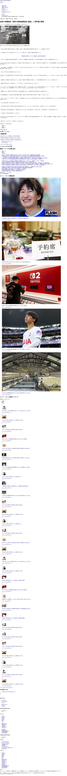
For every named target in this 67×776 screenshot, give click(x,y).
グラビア (3, 10)
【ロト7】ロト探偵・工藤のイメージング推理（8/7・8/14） (12, 570)
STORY (3, 718)
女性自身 (3, 725)
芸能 (3, 7)
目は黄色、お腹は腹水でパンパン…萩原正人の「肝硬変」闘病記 (13, 580)
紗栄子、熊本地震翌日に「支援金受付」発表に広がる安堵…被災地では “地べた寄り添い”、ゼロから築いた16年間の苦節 (23, 164)
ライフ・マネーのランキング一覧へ (6, 687)
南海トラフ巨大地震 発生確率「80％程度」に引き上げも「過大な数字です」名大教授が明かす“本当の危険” (21, 154)
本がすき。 (4, 727)
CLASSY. (3, 716)
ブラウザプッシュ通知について (7, 747)
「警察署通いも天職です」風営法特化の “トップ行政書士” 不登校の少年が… (15, 218)
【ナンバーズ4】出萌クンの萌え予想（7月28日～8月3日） (12, 636)
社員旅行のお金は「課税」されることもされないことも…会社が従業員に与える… (16, 261)
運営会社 (3, 745)
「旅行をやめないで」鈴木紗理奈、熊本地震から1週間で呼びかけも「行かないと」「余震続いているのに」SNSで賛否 (23, 160)
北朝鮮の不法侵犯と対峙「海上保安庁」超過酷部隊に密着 (12, 170)
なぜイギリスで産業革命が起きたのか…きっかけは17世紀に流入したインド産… (16, 392)
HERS (3, 719)
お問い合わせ (4, 748)
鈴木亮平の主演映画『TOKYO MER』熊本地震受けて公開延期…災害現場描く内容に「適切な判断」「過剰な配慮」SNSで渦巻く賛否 (25, 162)
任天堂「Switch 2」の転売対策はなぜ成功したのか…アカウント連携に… (14, 305)
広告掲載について (5, 744)
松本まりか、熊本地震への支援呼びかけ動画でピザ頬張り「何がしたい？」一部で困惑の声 (18, 161)
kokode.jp (3, 729)
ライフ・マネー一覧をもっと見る (6, 144)
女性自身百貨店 (4, 766)
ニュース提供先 (4, 746)
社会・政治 (4, 5)
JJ (2, 715)
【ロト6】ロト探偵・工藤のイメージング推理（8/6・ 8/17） (12, 655)
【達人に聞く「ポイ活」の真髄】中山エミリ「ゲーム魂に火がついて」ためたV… (16, 410)
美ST (3, 757)
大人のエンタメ (8, 11)
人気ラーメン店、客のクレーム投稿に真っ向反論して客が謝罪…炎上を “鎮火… (16, 448)
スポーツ (3, 8)
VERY (3, 717)
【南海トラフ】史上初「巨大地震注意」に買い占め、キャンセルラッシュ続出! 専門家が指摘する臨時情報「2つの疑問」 (23, 155)
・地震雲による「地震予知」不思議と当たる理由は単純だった (11, 139)
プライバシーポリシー (6, 743)
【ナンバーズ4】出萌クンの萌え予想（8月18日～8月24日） (12, 429)
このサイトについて (5, 741)
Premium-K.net (4, 723)
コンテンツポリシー (5, 742)
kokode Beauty (4, 730)
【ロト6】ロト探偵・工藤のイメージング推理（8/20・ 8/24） (12, 514)
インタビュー (6, 7)
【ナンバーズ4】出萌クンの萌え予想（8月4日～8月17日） (12, 533)
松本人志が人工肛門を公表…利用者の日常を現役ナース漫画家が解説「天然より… (16, 608)
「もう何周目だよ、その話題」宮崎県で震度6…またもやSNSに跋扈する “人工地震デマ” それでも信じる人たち (21, 156)
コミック (3, 12)
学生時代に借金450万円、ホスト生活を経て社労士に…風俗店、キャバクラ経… (16, 457)
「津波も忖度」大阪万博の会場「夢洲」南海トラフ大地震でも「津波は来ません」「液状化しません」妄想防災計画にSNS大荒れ (24, 157)
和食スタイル (4, 724)
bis (2, 722)
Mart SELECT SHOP (5, 765)
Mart (2, 756)
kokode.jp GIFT (4, 732)
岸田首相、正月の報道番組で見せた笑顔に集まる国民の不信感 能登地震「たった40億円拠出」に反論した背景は (22, 166)
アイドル (3, 11)
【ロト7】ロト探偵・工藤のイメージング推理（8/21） (11, 476)
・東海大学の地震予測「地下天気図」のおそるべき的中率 (10, 137)
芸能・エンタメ (4, 6)
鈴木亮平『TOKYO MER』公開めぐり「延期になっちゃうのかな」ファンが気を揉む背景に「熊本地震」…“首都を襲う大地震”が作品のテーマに (27, 163)
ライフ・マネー (4, 9)
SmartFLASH (4, 726)
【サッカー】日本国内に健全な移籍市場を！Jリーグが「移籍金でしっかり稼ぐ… (16, 349)
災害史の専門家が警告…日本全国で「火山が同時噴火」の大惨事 (13, 169)
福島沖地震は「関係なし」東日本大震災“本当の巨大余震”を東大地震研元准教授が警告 (17, 167)
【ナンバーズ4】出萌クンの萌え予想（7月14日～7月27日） (12, 674)
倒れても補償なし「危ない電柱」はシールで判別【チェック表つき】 (14, 168)
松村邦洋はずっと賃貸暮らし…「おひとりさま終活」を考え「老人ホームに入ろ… (16, 599)
